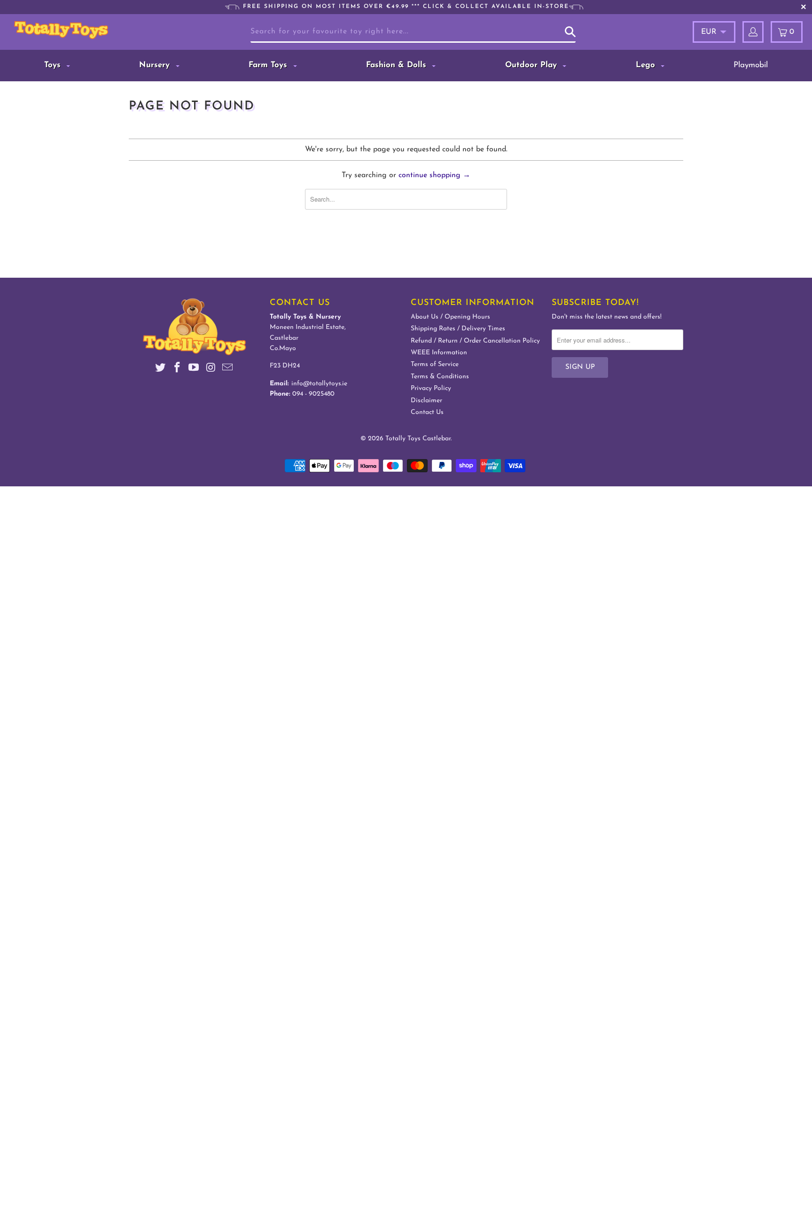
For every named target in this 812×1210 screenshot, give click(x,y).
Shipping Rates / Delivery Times (458, 328)
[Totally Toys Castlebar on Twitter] (161, 369)
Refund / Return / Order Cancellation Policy (475, 340)
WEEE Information (439, 352)
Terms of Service (435, 364)
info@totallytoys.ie (319, 383)
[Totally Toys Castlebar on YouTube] (194, 369)
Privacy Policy (431, 388)
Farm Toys (269, 65)
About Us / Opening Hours (450, 316)
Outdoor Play (532, 65)
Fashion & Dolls (397, 65)
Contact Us (427, 412)
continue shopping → (434, 175)
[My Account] (753, 32)
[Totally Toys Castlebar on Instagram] (211, 369)
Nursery (155, 65)
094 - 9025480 (313, 394)
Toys (53, 65)
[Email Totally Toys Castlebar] (228, 369)
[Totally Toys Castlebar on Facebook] (177, 369)
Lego (647, 65)
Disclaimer (426, 400)
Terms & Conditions (440, 376)
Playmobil (751, 65)
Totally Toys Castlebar (418, 438)
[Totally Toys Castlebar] (74, 30)
